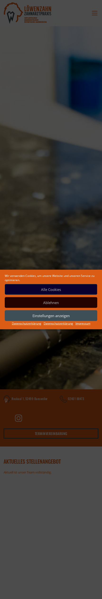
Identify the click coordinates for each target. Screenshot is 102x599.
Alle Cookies (51, 289)
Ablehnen (51, 302)
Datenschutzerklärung (26, 323)
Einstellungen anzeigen (51, 315)
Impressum (82, 323)
